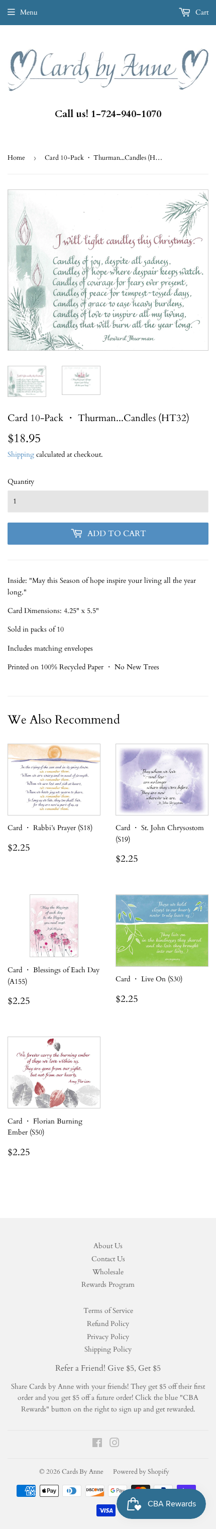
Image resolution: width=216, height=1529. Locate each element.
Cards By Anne (82, 1471)
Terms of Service (108, 1310)
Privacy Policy (108, 1337)
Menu (29, 12)
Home (16, 157)
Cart (200, 12)
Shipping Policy (108, 1349)
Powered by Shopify (141, 1471)
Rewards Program (108, 1284)
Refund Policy (108, 1324)
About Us (108, 1246)
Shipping (21, 454)
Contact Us (108, 1259)
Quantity (21, 481)
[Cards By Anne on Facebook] (97, 1444)
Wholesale (108, 1272)
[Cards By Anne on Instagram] (115, 1444)
